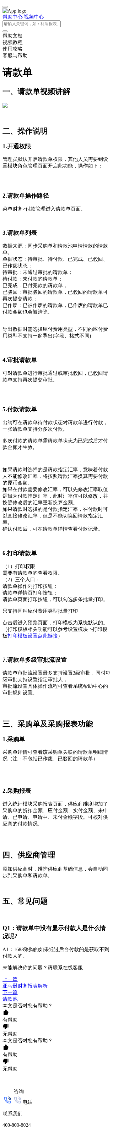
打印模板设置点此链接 (33, 635)
